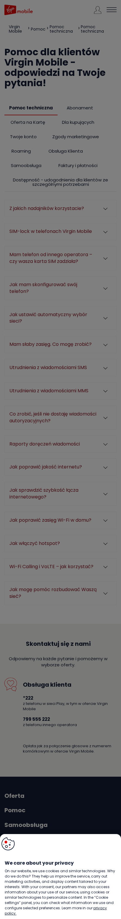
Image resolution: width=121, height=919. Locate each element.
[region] (60, 876)
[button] (8, 843)
